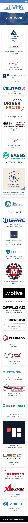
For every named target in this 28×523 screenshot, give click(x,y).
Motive (14, 300)
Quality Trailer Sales (14, 361)
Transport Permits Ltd (14, 378)
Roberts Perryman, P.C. (14, 326)
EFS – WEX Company (14, 145)
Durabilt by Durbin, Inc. (14, 129)
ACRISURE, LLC (14, 39)
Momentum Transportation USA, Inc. (14, 281)
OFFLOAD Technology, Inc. (14, 310)
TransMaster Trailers (14, 393)
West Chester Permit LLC (14, 477)
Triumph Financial (14, 414)
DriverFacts (14, 115)
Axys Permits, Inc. (14, 67)
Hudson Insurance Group (14, 211)
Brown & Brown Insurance (14, 80)
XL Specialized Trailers (14, 494)
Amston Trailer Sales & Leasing (14, 51)
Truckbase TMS (14, 445)
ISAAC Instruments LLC (14, 224)
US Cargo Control (14, 462)
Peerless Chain (14, 344)
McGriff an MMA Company (14, 256)
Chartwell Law (14, 91)
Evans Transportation (14, 161)
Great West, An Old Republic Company (14, 192)
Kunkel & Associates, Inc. (14, 243)
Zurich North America (14, 508)
